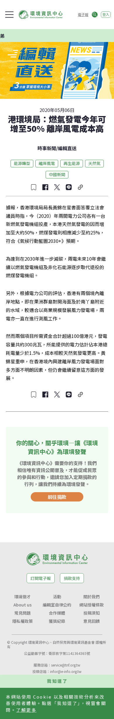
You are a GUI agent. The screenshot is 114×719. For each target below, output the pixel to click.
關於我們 (91, 596)
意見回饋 (91, 621)
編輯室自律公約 (57, 605)
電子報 (83, 14)
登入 (105, 14)
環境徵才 (22, 596)
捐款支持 (72, 578)
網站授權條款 (91, 605)
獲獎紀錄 (57, 621)
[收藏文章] (34, 187)
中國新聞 (57, 174)
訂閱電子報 (40, 578)
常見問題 (22, 613)
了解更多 (26, 710)
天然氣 (94, 163)
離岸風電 (47, 163)
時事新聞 (46, 148)
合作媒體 (57, 613)
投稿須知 (91, 613)
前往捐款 (57, 496)
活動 (57, 596)
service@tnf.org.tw (65, 664)
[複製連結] (80, 187)
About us (22, 605)
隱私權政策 (22, 621)
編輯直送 (67, 148)
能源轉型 (22, 163)
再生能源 (71, 163)
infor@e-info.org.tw (66, 671)
